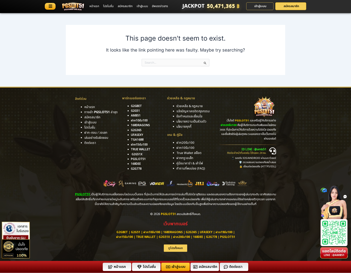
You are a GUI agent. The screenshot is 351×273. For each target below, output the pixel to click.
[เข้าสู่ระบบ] (168, 267)
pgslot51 (138, 159)
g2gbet (136, 106)
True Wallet (140, 149)
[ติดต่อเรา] (226, 267)
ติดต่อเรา (90, 143)
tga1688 (137, 140)
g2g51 (135, 111)
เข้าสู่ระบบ (142, 6)
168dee (198, 237)
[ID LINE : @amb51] (272, 150)
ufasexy (137, 135)
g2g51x (137, 154)
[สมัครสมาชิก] (195, 267)
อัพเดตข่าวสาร (160, 6)
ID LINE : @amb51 (253, 149)
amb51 (136, 115)
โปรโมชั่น (108, 6)
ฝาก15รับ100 (139, 144)
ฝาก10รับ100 (139, 120)
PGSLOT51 (227, 237)
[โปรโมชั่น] (139, 267)
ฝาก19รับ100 (224, 232)
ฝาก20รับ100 (181, 237)
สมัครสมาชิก (125, 6)
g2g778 (136, 169)
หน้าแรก (94, 6)
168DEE (136, 164)
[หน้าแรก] (110, 267)
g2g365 (136, 130)
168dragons (140, 125)
